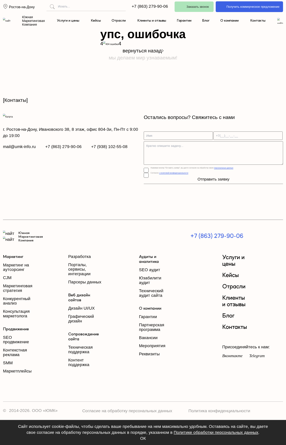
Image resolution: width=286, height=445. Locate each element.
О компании (229, 20)
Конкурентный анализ (16, 301)
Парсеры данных (84, 282)
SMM (8, 363)
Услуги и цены (68, 20)
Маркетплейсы (17, 371)
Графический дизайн (81, 318)
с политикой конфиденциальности (173, 173)
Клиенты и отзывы (151, 20)
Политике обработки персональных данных (216, 432)
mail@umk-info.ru (19, 146)
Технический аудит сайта (151, 293)
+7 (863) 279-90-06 (150, 6)
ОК (143, 438)
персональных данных (223, 168)
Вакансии (148, 337)
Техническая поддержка (80, 349)
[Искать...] (50, 6)
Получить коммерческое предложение (252, 6)
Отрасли (119, 20)
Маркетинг (13, 257)
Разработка (79, 256)
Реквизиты (149, 354)
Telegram (257, 355)
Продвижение (16, 329)
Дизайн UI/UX (81, 308)
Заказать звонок (197, 6)
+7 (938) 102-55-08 (109, 146)
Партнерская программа (151, 327)
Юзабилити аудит (150, 280)
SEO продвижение (16, 339)
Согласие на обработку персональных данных (127, 411)
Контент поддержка (78, 362)
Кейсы (96, 20)
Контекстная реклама (15, 352)
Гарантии (184, 20)
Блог (206, 20)
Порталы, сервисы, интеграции (79, 269)
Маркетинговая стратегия (17, 288)
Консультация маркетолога (16, 313)
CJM (7, 277)
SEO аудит (149, 269)
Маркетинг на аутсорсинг (16, 267)
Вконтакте (232, 355)
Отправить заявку (213, 179)
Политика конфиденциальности (219, 411)
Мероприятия (152, 345)
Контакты (257, 20)
